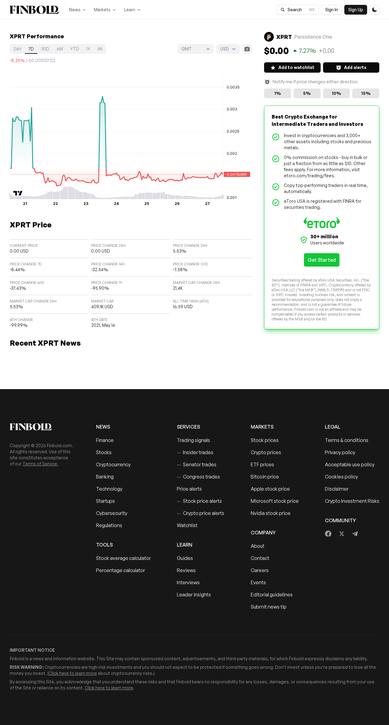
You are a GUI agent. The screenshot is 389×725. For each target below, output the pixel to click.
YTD (74, 48)
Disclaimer (337, 489)
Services (188, 427)
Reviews (186, 570)
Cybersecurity (111, 513)
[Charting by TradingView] (18, 193)
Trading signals (193, 440)
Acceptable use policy (349, 464)
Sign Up (355, 9)
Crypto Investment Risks (352, 501)
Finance (105, 440)
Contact (260, 558)
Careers (260, 570)
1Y (88, 48)
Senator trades (196, 464)
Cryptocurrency (113, 464)
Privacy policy (340, 452)
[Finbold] (34, 9)
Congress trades (198, 477)
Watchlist (187, 525)
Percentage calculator (120, 570)
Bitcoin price (265, 477)
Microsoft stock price (275, 501)
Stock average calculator (123, 558)
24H (17, 48)
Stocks (104, 452)
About (257, 546)
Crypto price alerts (200, 513)
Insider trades (195, 452)
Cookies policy (341, 477)
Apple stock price (270, 489)
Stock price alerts (199, 501)
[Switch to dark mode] (374, 10)
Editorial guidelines (272, 595)
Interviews (188, 582)
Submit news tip (269, 607)
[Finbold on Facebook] (328, 533)
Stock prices (265, 440)
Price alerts (189, 489)
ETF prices (262, 464)
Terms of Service (39, 463)
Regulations (109, 525)
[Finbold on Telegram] (355, 533)
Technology (109, 489)
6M (60, 48)
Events (258, 582)
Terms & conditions (346, 440)
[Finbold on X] (341, 533)
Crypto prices (266, 452)
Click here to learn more (73, 673)
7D (31, 48)
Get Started (322, 260)
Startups (105, 501)
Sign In (331, 9)
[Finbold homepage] (43, 426)
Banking (105, 477)
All (100, 48)
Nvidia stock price (271, 513)
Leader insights (194, 595)
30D (45, 48)
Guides (185, 558)
